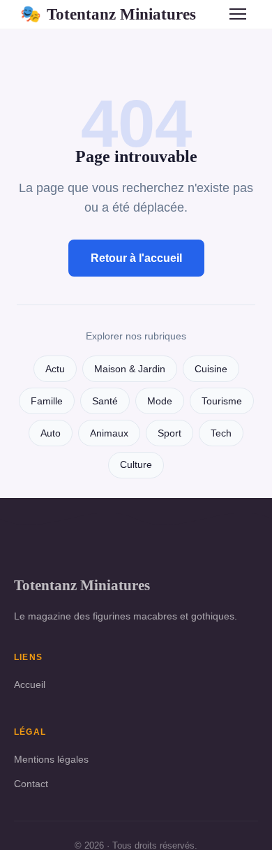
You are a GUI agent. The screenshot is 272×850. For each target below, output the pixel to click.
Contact (31, 783)
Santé (105, 401)
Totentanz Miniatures (108, 14)
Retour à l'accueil (136, 258)
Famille (47, 401)
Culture (136, 465)
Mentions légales (51, 759)
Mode (159, 401)
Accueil (29, 684)
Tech (221, 433)
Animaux (109, 433)
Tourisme (222, 401)
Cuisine (211, 369)
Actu (55, 369)
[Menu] (238, 14)
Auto (50, 433)
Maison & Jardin (129, 369)
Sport (169, 433)
